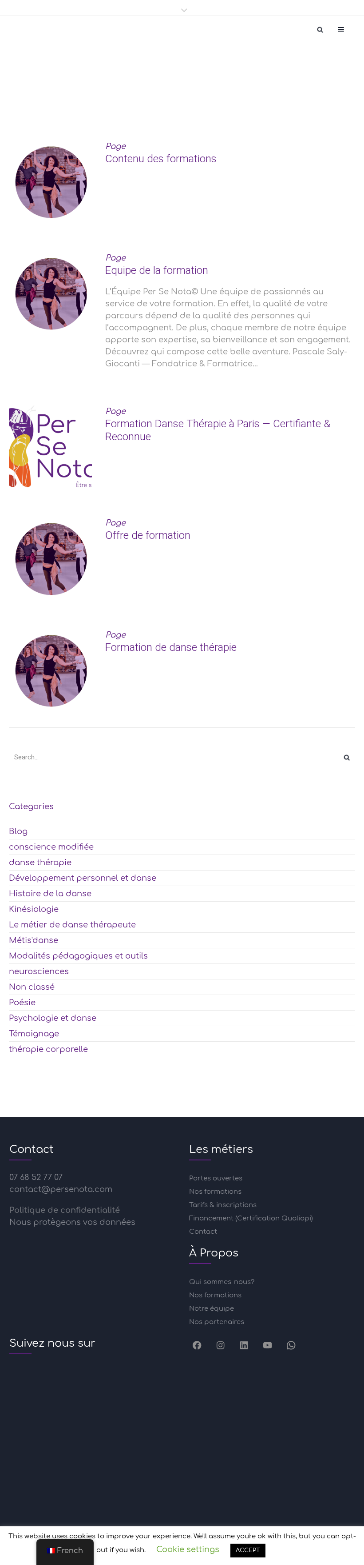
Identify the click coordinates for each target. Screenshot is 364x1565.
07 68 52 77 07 (36, 1177)
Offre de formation (147, 535)
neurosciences (39, 971)
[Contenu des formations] (50, 182)
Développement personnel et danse (82, 878)
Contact (203, 1232)
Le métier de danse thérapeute (72, 924)
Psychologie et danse (52, 1018)
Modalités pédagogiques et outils (78, 955)
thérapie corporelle (48, 1049)
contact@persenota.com (60, 1189)
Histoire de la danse (50, 893)
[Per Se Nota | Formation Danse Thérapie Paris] (26, 29)
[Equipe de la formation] (50, 293)
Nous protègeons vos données (72, 1222)
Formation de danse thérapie (171, 647)
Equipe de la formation (156, 270)
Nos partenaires (216, 1322)
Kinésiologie (34, 909)
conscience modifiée (51, 847)
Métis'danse (33, 940)
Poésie (22, 1002)
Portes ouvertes (215, 1178)
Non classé (32, 987)
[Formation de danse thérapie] (50, 670)
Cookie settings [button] (187, 1549)
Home (98, 101)
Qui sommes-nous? (221, 1282)
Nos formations (215, 1192)
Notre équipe (211, 1308)
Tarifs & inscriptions (223, 1205)
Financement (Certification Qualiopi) (251, 1218)
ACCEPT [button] (248, 1550)
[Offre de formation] (50, 558)
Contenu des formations (161, 158)
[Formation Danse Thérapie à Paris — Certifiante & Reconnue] (50, 447)
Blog (18, 831)
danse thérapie (40, 862)
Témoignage (34, 1033)
